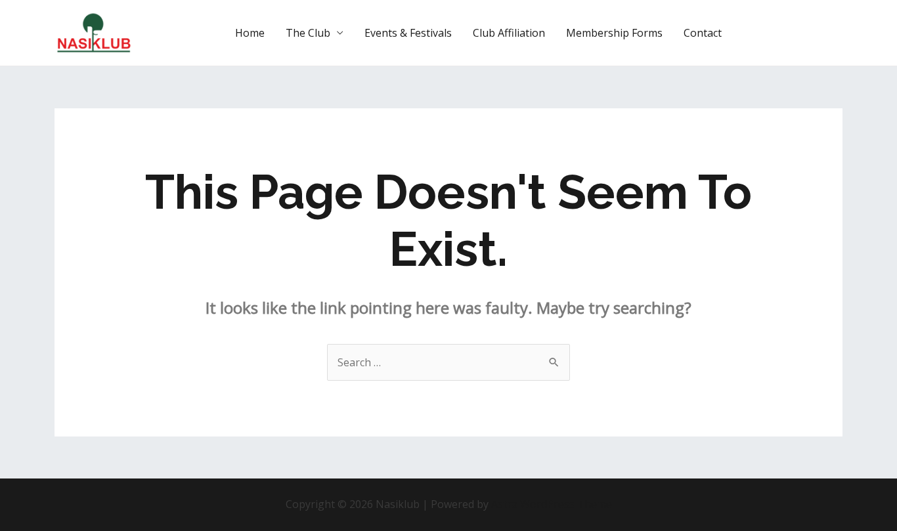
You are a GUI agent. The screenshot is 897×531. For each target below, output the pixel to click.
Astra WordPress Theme (551, 504)
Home (250, 33)
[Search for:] (448, 362)
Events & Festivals (408, 33)
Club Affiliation (509, 33)
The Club (308, 33)
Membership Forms (614, 33)
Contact (703, 33)
